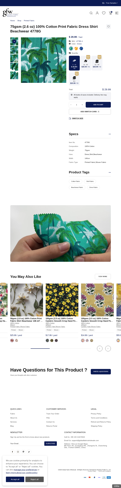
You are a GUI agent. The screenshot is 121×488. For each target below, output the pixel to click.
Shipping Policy (96, 426)
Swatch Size (77, 118)
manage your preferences (25, 469)
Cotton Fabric (75, 181)
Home (12, 21)
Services (13, 422)
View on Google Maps (79, 444)
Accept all (15, 479)
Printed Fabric (29, 21)
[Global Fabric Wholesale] (11, 12)
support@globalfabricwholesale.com (85, 440)
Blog (12, 426)
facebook (12, 452)
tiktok (29, 452)
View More (102, 276)
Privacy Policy (96, 414)
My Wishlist (103, 13)
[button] (100, 348)
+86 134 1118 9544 (77, 437)
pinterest (23, 452)
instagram (18, 452)
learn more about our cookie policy (21, 472)
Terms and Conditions (99, 418)
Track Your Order (52, 414)
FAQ (48, 418)
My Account (97, 13)
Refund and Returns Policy (101, 422)
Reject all (35, 479)
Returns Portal (51, 426)
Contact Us (50, 422)
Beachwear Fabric (77, 187)
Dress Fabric (93, 187)
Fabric (12, 414)
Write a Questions (100, 371)
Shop (19, 21)
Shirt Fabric (90, 181)
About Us (13, 418)
